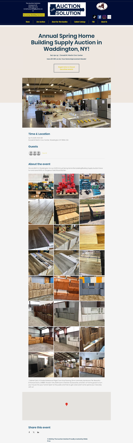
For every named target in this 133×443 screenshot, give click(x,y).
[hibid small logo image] (109, 17)
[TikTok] (94, 17)
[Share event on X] (34, 432)
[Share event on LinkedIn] (38, 432)
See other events (66, 69)
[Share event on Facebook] (29, 432)
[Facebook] (99, 17)
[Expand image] (41, 186)
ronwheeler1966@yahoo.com (33, 10)
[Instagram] (104, 17)
